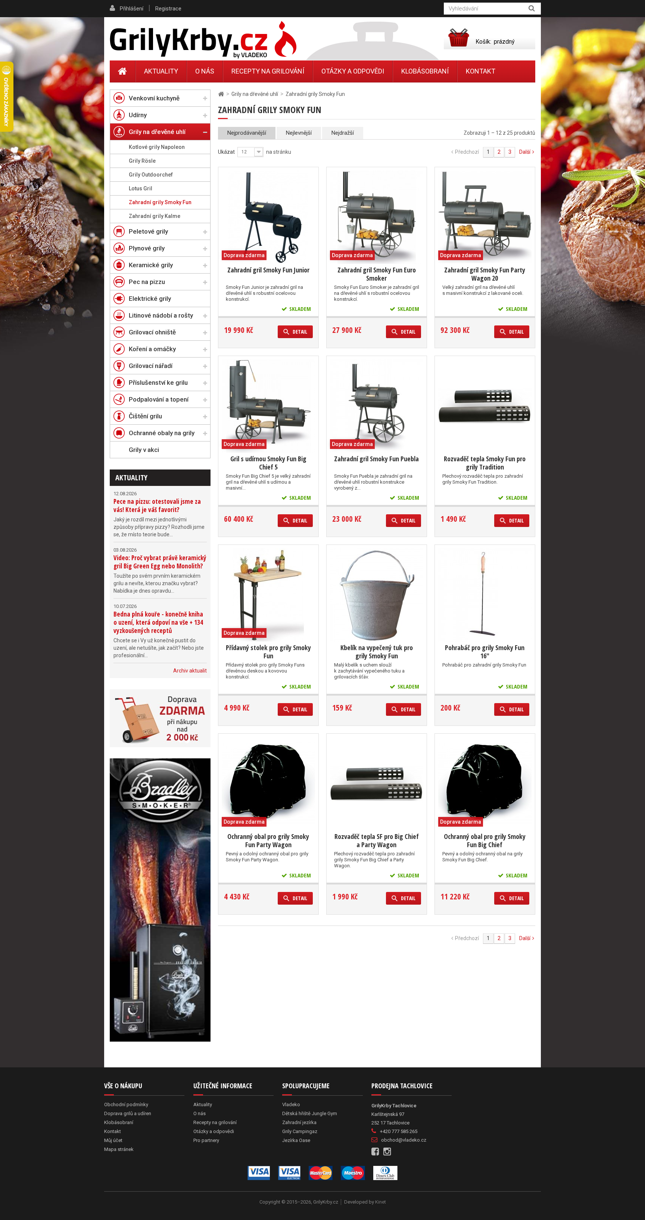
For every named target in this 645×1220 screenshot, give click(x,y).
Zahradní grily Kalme (154, 216)
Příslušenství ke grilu (158, 382)
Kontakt (480, 71)
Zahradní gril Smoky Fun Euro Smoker (376, 274)
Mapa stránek (119, 1149)
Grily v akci (144, 449)
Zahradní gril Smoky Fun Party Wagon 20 (484, 274)
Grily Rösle (142, 161)
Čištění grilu (145, 416)
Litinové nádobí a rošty (161, 315)
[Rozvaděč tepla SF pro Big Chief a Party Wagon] (376, 783)
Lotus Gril (140, 188)
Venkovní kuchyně (154, 98)
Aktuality (131, 477)
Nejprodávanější (246, 133)
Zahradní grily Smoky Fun (160, 202)
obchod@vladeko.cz (403, 1140)
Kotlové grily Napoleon (157, 147)
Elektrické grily (150, 298)
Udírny (138, 115)
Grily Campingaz (299, 1131)
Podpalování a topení (158, 399)
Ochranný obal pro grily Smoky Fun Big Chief (485, 840)
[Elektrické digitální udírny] (160, 900)
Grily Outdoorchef (151, 175)
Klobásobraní (425, 71)
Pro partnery (206, 1140)
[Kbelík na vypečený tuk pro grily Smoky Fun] (376, 595)
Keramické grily (151, 265)
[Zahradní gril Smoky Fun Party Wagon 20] (485, 217)
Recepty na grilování (267, 71)
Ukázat (226, 152)
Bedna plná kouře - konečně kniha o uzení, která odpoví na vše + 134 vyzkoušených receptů (158, 622)
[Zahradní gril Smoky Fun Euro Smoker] (376, 217)
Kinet (380, 1202)
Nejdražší (342, 133)
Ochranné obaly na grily (161, 433)
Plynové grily (147, 248)
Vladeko (291, 1104)
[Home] (122, 71)
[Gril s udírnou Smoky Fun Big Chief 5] (268, 406)
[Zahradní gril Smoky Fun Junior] (268, 217)
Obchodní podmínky (126, 1104)
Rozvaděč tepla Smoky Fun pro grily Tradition (485, 463)
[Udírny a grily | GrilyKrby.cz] (203, 40)
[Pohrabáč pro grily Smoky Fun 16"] (485, 595)
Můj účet (113, 1140)
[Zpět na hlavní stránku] (221, 94)
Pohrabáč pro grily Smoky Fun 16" (484, 651)
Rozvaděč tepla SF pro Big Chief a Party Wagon (376, 840)
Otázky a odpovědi (352, 71)
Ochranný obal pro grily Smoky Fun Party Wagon (268, 840)
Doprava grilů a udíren (127, 1113)
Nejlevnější (299, 133)
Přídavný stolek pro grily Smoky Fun (268, 651)
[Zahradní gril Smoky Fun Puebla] (376, 406)
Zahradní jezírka (299, 1122)
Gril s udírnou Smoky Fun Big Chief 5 (268, 463)
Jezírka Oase (296, 1140)
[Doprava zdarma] (160, 718)
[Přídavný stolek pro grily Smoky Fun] (268, 595)
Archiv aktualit (190, 671)
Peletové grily (148, 231)
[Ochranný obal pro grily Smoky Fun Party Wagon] (268, 783)
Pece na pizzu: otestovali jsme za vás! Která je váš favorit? (157, 505)
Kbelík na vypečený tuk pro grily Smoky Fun (376, 651)
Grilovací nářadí (150, 365)
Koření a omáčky (152, 349)
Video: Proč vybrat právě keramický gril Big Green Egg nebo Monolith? (159, 561)
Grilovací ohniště (152, 332)
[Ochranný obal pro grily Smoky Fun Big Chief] (485, 783)
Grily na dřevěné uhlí (157, 131)
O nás (204, 71)
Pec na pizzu (147, 282)
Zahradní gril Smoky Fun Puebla (376, 459)
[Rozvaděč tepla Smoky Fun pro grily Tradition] (485, 406)
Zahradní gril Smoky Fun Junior (268, 270)
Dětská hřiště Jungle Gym (309, 1113)
